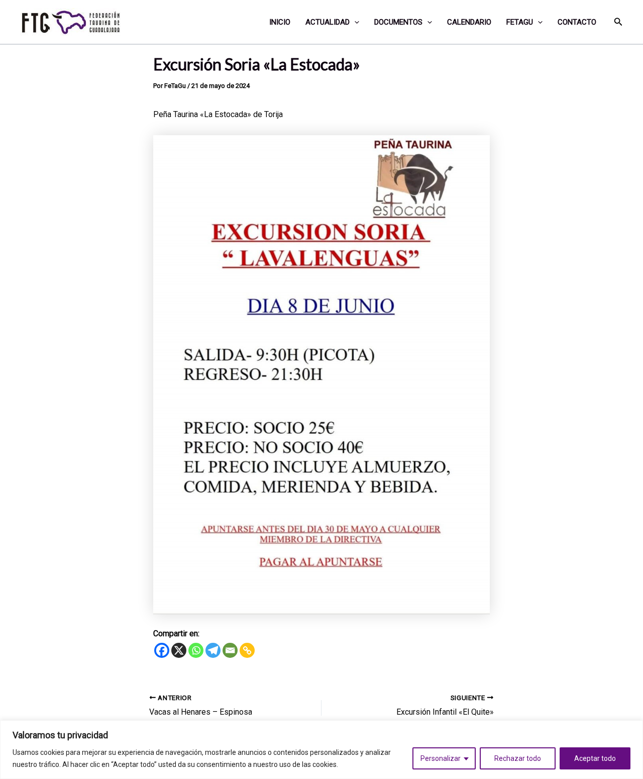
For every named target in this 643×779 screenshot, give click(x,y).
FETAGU (519, 22)
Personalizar (440, 758)
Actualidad (327, 22)
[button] (354, 22)
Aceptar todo (595, 758)
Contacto (577, 22)
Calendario (469, 22)
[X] (178, 650)
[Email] (230, 650)
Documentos (398, 22)
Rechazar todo (517, 758)
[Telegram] (213, 650)
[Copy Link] (247, 650)
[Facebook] (161, 650)
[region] (321, 749)
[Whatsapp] (195, 650)
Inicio (279, 22)
